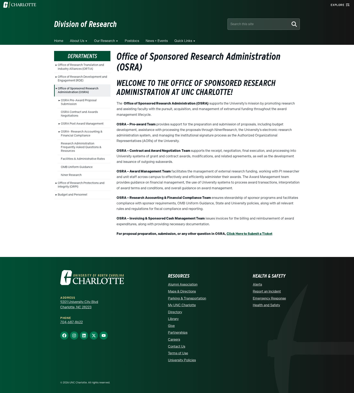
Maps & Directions (182, 291)
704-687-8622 (71, 322)
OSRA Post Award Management (82, 123)
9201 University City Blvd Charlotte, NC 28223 (79, 304)
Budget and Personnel (72, 194)
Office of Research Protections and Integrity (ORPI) (81, 184)
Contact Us (176, 346)
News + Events (157, 41)
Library (173, 319)
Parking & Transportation (187, 298)
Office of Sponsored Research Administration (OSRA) (78, 90)
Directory (175, 312)
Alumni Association (182, 284)
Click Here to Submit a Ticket (249, 234)
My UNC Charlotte (182, 305)
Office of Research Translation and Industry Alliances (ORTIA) (81, 66)
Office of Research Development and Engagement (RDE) (82, 78)
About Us (77, 41)
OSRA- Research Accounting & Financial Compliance (81, 133)
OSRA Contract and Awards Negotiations (79, 113)
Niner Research (71, 175)
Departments (82, 56)
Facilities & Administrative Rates (83, 159)
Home (58, 41)
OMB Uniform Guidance (77, 167)
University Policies (182, 360)
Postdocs (132, 41)
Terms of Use (178, 353)
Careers (174, 339)
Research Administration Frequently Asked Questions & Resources (81, 147)
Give (171, 326)
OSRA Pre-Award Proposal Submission (79, 102)
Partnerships (177, 332)
